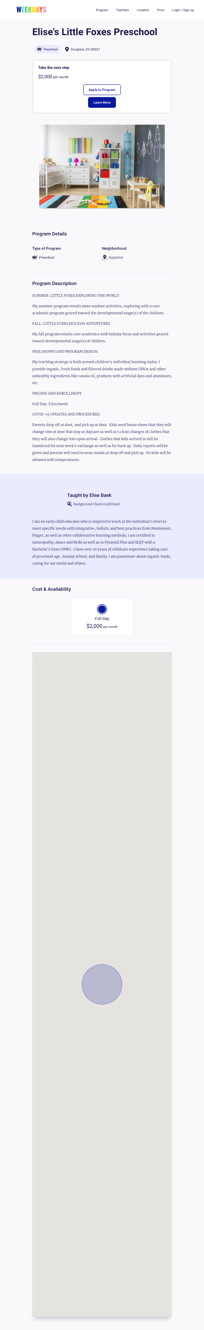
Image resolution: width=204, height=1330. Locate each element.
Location (143, 10)
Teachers (122, 10)
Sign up (188, 10)
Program (102, 10)
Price (160, 10)
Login (176, 10)
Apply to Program (102, 90)
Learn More (102, 102)
